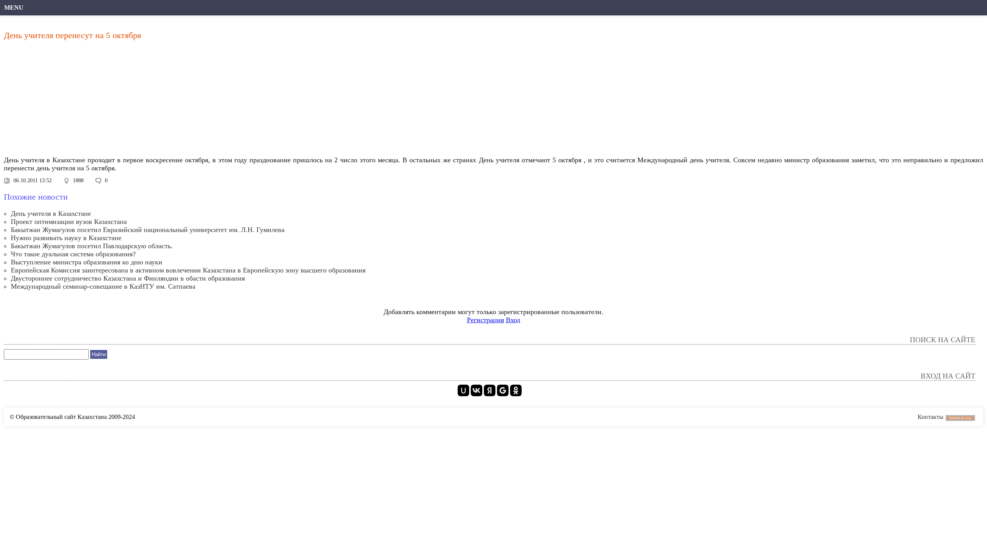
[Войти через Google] (503, 390)
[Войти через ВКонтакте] (476, 390)
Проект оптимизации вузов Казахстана (69, 221)
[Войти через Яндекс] (489, 390)
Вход (513, 320)
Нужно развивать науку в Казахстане (66, 238)
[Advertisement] (237, 100)
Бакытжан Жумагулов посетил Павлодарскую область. (92, 246)
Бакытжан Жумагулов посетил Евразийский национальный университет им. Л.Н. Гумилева (148, 230)
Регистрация (485, 320)
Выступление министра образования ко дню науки (86, 262)
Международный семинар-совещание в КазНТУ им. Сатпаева (103, 286)
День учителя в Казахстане (51, 213)
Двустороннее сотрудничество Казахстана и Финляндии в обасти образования (128, 278)
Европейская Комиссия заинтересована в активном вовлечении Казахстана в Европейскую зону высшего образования (188, 270)
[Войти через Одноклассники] (516, 390)
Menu (14, 7)
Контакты (930, 417)
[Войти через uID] (463, 390)
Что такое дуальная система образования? (73, 254)
